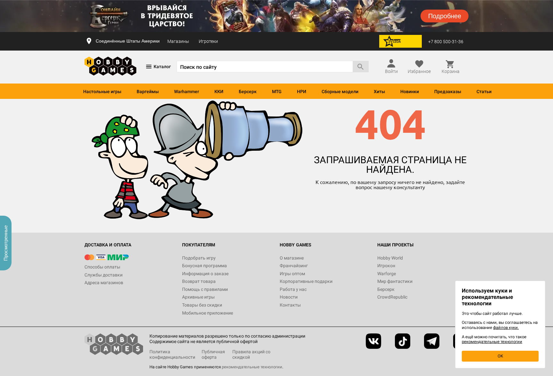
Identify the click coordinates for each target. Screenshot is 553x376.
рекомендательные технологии (252, 366)
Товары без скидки (202, 305)
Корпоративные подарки (306, 281)
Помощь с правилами (205, 289)
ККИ (218, 91)
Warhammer (186, 91)
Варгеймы (148, 91)
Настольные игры (102, 91)
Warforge (386, 273)
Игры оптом (292, 273)
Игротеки (208, 41)
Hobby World (390, 257)
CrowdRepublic (392, 297)
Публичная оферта (213, 354)
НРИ (301, 91)
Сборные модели (340, 91)
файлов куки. (506, 327)
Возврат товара (199, 281)
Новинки (409, 91)
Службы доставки (103, 274)
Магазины (178, 41)
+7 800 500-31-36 (445, 41)
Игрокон (386, 265)
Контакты (290, 305)
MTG (277, 91)
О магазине (292, 257)
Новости (289, 297)
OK (500, 356)
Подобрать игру (199, 257)
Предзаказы (447, 91)
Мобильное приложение (207, 313)
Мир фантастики (395, 281)
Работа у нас (293, 289)
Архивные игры (198, 297)
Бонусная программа (204, 265)
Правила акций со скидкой (251, 354)
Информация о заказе (205, 273)
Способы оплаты (102, 266)
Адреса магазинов (103, 282)
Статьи (484, 91)
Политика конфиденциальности (172, 354)
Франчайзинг (294, 265)
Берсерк (248, 91)
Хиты (379, 91)
